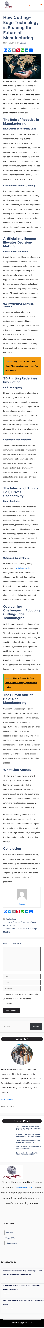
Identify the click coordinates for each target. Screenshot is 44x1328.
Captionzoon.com (24, 1187)
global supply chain (24, 568)
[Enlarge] (30, 1046)
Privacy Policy (11, 1243)
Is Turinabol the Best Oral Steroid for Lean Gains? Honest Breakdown (28, 1135)
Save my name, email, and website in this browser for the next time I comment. (22, 998)
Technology (11, 919)
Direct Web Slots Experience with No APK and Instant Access (28, 1141)
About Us (9, 1233)
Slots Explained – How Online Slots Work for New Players (28, 1147)
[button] (29, 5)
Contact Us (10, 1238)
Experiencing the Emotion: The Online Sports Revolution (27, 1154)
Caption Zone (26, 1323)
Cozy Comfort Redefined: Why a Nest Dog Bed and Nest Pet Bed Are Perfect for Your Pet (28, 1128)
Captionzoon (7, 1099)
